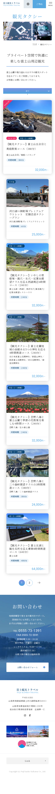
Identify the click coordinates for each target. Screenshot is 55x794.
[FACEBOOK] (30, 715)
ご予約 (39, 4)
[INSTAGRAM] (25, 715)
